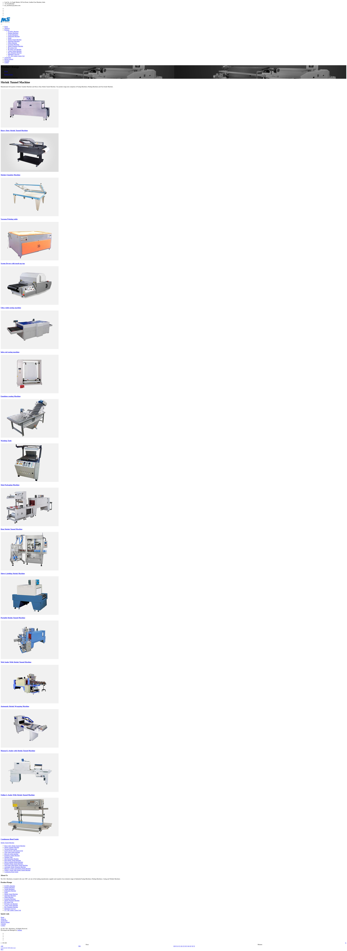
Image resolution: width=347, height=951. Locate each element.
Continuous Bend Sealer (11, 872)
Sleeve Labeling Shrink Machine (13, 862)
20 (181, 946)
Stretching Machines (14, 41)
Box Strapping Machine (15, 52)
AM (2, 946)
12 (14, 948)
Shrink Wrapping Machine (15, 46)
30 (185, 946)
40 (188, 946)
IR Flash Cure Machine (14, 49)
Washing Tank (8, 857)
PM (79, 946)
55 (194, 946)
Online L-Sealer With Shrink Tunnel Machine (17, 870)
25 (183, 946)
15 (179, 946)
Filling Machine (12, 43)
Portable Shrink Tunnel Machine (13, 863)
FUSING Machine (13, 31)
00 (174, 946)
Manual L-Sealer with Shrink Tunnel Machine (17, 868)
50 (192, 946)
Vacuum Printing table (10, 849)
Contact (6, 62)
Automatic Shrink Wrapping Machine (15, 867)
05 (176, 946)
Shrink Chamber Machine (11, 847)
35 (187, 946)
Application (7, 57)
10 (11, 948)
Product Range (8, 74)
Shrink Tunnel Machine (14, 39)
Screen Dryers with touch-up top (13, 850)
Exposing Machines (13, 44)
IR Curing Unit (12, 48)
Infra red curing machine (11, 854)
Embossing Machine (14, 36)
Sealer (9, 38)
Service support (8, 59)
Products (6, 30)
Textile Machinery (13, 35)
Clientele (6, 61)
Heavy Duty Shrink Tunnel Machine (14, 846)
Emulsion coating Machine (12, 855)
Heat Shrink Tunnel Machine (12, 860)
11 (13, 948)
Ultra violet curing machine (12, 852)
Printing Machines (13, 33)
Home (6, 26)
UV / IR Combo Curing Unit (16, 56)
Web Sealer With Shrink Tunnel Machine (16, 865)
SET (2, 949)
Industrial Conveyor (13, 54)
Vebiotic (19, 930)
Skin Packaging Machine (11, 859)
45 (190, 946)
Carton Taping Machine (15, 51)
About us (7, 28)
